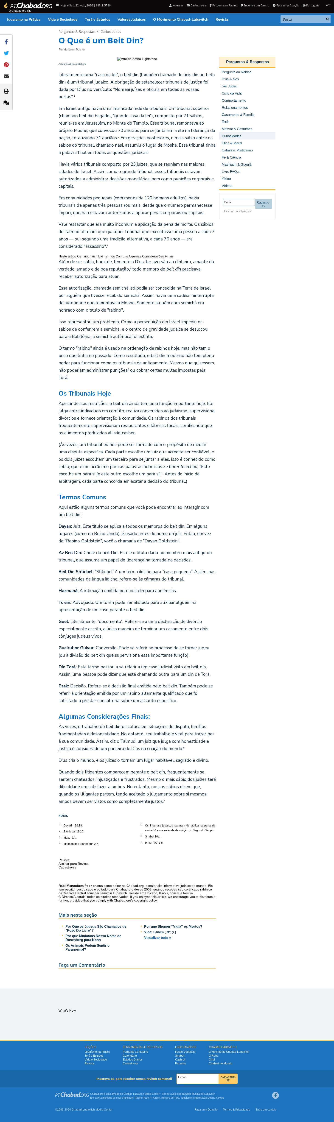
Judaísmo (186, 1097)
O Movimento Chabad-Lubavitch (180, 19)
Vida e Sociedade (63, 19)
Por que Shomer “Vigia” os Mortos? (173, 926)
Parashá (180, 1063)
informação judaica (204, 1097)
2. (60, 831)
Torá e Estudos (97, 19)
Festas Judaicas (185, 1051)
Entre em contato (266, 1109)
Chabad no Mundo (220, 1063)
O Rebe (214, 1055)
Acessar (177, 5)
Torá (176, 1097)
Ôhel (212, 1059)
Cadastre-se (130, 1063)
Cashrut (180, 1059)
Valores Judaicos (132, 19)
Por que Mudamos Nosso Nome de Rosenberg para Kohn (93, 938)
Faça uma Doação (287, 5)
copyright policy (145, 900)
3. (60, 837)
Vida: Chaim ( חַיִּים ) (160, 932)
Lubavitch (138, 1093)
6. (141, 836)
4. (60, 843)
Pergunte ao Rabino (224, 5)
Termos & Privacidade (236, 1109)
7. (141, 842)
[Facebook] (275, 1095)
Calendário (130, 1055)
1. (60, 825)
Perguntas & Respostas (77, 31)
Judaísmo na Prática (24, 19)
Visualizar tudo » (157, 938)
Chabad (127, 1093)
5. (141, 825)
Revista (222, 19)
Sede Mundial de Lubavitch (200, 1093)
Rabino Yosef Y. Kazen (147, 1097)
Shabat (179, 1055)
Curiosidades (111, 31)
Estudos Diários (133, 1059)
